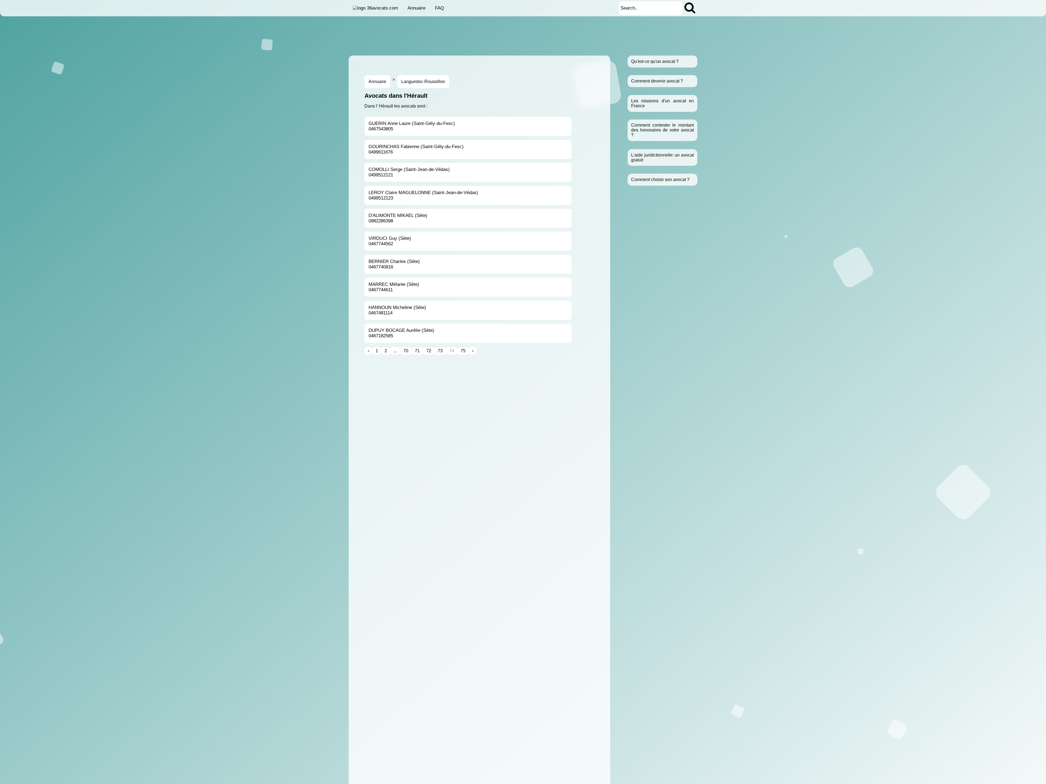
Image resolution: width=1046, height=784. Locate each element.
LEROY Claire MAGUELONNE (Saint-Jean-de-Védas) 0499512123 (423, 195)
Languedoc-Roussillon (423, 81)
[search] (689, 8)
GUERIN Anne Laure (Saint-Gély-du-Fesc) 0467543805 (412, 126)
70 (405, 350)
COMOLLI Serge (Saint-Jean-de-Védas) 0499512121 (409, 172)
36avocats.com (382, 8)
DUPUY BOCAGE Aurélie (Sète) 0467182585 (401, 333)
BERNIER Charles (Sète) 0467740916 (394, 264)
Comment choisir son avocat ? (660, 179)
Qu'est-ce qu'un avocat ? (655, 61)
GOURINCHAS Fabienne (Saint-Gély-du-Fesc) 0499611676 (416, 149)
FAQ (439, 8)
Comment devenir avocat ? (657, 81)
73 (440, 350)
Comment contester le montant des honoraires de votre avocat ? (662, 130)
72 (428, 350)
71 (417, 350)
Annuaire (416, 8)
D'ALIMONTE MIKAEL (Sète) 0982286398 (398, 218)
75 (463, 350)
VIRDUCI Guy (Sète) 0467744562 (390, 241)
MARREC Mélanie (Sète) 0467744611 (394, 287)
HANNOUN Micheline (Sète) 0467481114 (397, 310)
